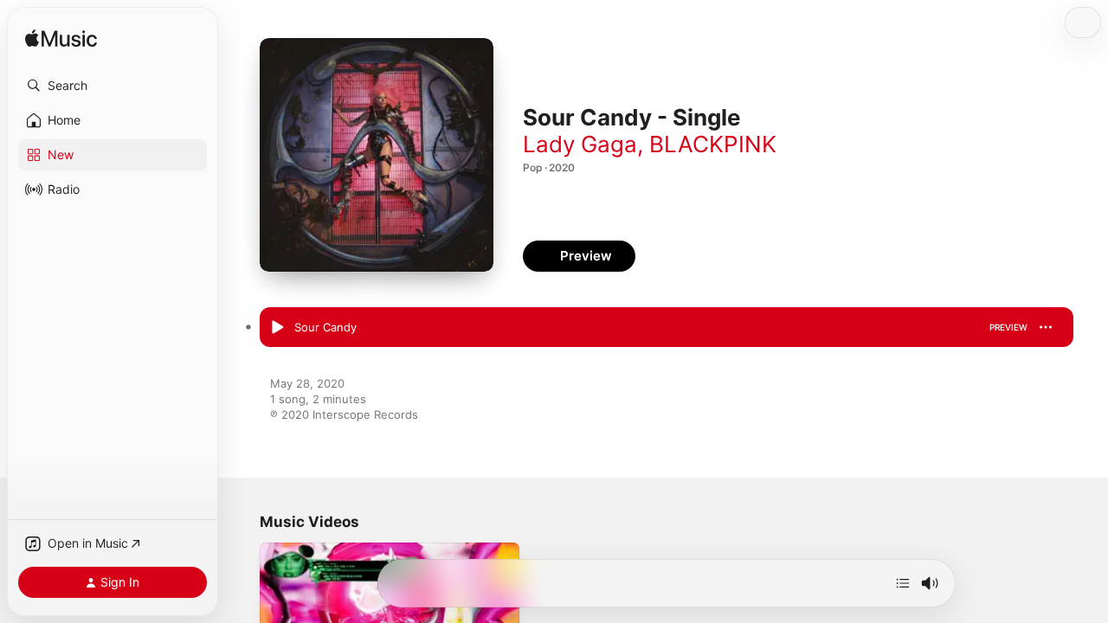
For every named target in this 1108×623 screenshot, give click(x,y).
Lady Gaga (580, 144)
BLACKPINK (712, 144)
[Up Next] (902, 583)
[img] (61, 39)
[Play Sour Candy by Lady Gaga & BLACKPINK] (277, 328)
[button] (112, 85)
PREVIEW (1008, 327)
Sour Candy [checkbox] (325, 327)
